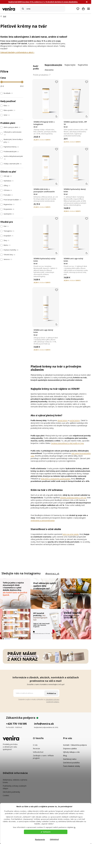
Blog (65, 755)
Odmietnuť (54, 839)
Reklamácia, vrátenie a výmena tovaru (15, 781)
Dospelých (8, 236)
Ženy (6, 240)
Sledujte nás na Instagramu (21, 573)
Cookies (6, 795)
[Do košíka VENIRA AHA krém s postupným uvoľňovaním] (56, 183)
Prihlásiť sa (51, 693)
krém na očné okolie (71, 534)
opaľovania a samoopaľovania (42, 520)
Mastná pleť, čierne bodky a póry (13, 140)
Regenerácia (9, 204)
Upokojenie (8, 214)
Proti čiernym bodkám (12, 200)
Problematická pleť (11, 152)
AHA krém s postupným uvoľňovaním (55, 478)
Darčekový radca (69, 759)
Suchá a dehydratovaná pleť (13, 157)
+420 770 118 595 (16, 723)
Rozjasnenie (9, 209)
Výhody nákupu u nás (71, 752)
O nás (35, 745)
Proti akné (8, 195)
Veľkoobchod (38, 752)
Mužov (7, 245)
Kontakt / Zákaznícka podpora (75, 745)
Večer (6, 115)
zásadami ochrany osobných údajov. (52, 700)
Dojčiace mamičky (11, 250)
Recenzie (36, 748)
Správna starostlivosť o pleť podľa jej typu (67, 443)
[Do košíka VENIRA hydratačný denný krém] (86, 183)
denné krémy (63, 420)
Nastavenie (40, 839)
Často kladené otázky (71, 766)
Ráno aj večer (9, 110)
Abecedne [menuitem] (49, 70)
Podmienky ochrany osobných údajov (14, 787)
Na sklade (8, 93)
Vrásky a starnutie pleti (12, 164)
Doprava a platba (70, 748)
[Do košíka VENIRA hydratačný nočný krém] (56, 253)
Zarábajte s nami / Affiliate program (43, 756)
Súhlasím (46, 832)
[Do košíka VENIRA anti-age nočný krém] (86, 253)
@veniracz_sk (52, 573)
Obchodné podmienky (11, 792)
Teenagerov (9, 231)
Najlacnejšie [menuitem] (70, 65)
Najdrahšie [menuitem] (83, 65)
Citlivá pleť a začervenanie (12, 133)
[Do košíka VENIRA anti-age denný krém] (56, 324)
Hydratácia (8, 181)
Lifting (7, 185)
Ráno (6, 106)
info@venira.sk (44, 723)
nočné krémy (75, 420)
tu (74, 827)
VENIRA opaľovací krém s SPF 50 (73, 497)
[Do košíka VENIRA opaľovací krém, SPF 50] (86, 116)
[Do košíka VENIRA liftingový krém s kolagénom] (56, 116)
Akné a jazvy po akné (12, 127)
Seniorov (8, 259)
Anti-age (7, 176)
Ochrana (7, 190)
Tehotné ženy (9, 255)
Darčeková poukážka (71, 762)
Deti (6, 226)
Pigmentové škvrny (11, 147)
